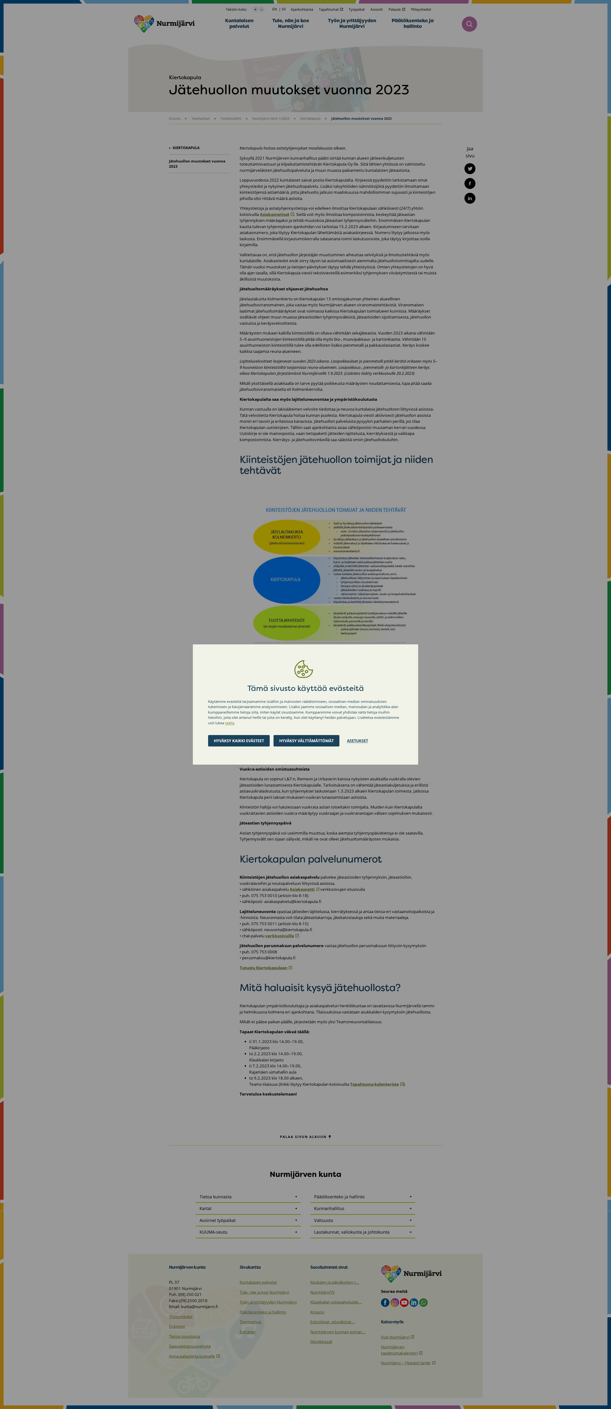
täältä (229, 722)
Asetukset (357, 740)
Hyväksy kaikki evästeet (239, 740)
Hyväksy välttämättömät (306, 740)
